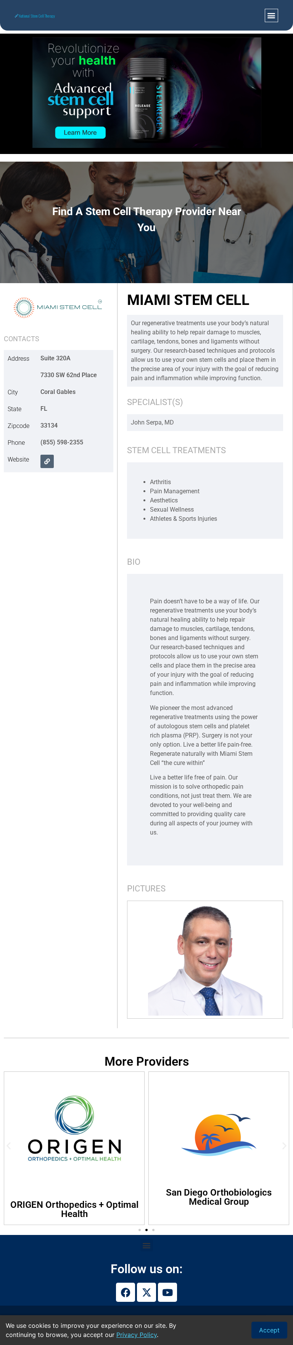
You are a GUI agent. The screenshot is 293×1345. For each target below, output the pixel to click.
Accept (269, 1330)
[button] (271, 15)
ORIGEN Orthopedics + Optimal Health (74, 1209)
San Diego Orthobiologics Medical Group (219, 1197)
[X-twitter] (146, 1292)
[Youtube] (167, 1292)
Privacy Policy (136, 1335)
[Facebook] (125, 1292)
